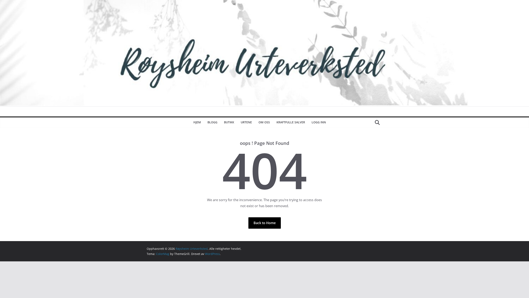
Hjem (197, 122)
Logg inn (319, 122)
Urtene (246, 122)
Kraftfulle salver (290, 122)
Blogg (212, 122)
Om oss (264, 122)
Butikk (229, 122)
